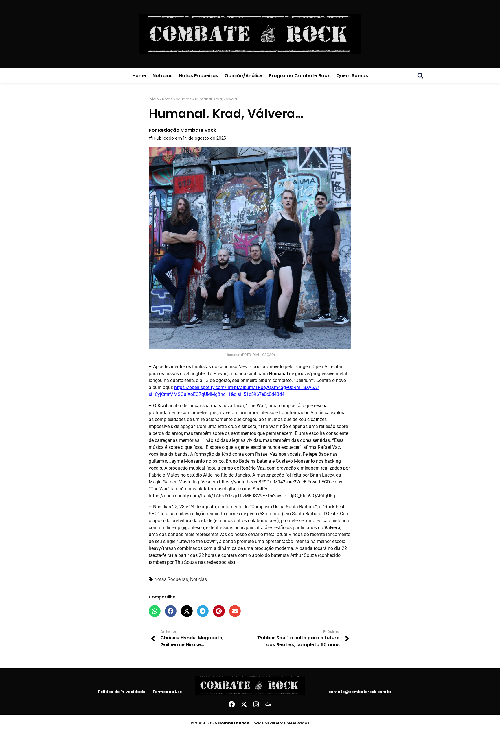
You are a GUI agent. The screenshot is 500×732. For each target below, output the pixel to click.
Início (154, 99)
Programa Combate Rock (299, 75)
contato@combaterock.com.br (359, 691)
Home (139, 75)
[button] (420, 75)
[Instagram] (256, 704)
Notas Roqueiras (198, 75)
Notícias (162, 75)
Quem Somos (352, 75)
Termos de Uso (167, 692)
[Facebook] (232, 704)
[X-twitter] (244, 704)
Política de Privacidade (121, 692)
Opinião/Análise (243, 75)
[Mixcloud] (268, 704)
